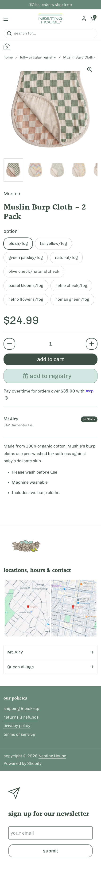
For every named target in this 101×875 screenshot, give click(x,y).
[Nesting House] (50, 19)
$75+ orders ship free (50, 5)
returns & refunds (21, 717)
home (8, 57)
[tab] (50, 652)
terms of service (19, 734)
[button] (9, 344)
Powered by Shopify (23, 763)
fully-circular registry (38, 57)
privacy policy (17, 725)
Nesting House (52, 756)
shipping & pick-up (21, 708)
